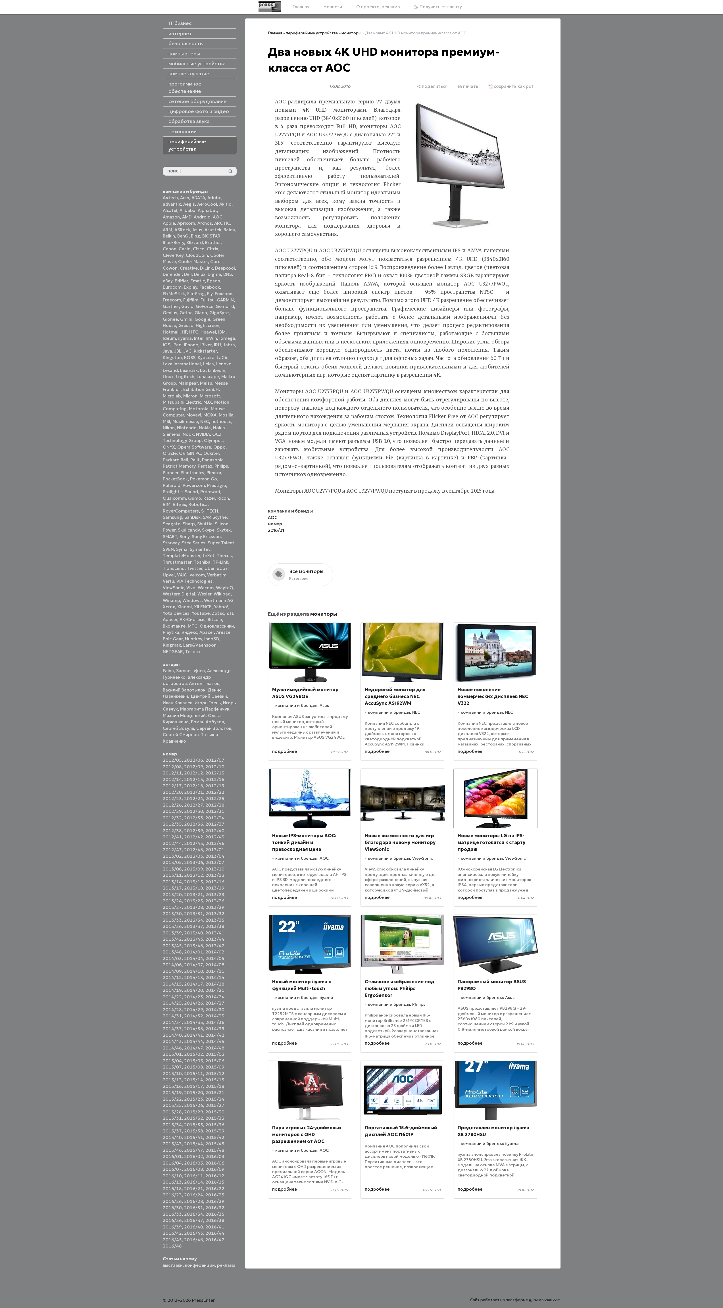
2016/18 (172, 1188)
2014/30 (214, 1009)
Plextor (214, 472)
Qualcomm (174, 498)
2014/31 (172, 1016)
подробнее (284, 751)
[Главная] (270, 6)
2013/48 (172, 952)
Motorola (199, 408)
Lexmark (189, 370)
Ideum (169, 338)
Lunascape (208, 376)
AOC (217, 217)
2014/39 (214, 1028)
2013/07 (214, 862)
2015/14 (193, 1079)
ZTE (230, 613)
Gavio (187, 306)
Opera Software (194, 447)
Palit (195, 460)
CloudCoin (197, 255)
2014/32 (193, 1016)
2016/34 (193, 1214)
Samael (183, 670)
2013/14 (172, 881)
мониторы (351, 33)
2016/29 (214, 1201)
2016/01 (172, 1156)
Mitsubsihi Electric (182, 402)
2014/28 (172, 1009)
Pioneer (170, 472)
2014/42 (214, 1035)
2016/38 (214, 1220)
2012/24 (193, 798)
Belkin (169, 236)
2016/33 (172, 1214)
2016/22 (214, 1188)
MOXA (209, 415)
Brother (213, 242)
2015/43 (172, 1143)
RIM (166, 504)
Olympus (213, 440)
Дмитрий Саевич (208, 696)
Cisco (199, 248)
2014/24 (214, 996)
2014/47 (193, 1048)
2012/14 (172, 779)
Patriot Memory (179, 466)
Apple (169, 223)
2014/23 (193, 996)
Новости (333, 6)
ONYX (169, 447)
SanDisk (192, 517)
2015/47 (193, 1150)
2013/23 (214, 894)
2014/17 (193, 984)
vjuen (199, 670)
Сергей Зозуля (178, 728)
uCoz (222, 568)
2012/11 (172, 773)
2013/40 (193, 933)
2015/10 (172, 1073)
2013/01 (214, 849)
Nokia (205, 427)
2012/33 (193, 817)
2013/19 (214, 888)
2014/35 (193, 1022)
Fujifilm (190, 300)
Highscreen (207, 325)
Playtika (171, 632)
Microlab (172, 396)
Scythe (219, 517)
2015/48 (214, 1150)
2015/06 (214, 1060)
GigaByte (219, 312)
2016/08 (193, 1169)
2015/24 (214, 1099)
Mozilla (226, 415)
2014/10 (193, 971)
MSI (166, 421)
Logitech (185, 376)
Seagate (171, 523)
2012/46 (214, 843)
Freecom (172, 300)
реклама (226, 1265)
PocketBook (175, 479)
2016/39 (172, 1227)
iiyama (185, 338)
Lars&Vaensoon (199, 645)
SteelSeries (193, 542)
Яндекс (189, 632)
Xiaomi (184, 606)
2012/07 (214, 760)
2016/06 (214, 1163)
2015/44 (193, 1143)
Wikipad (222, 594)
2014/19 (172, 990)
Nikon (169, 427)
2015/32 (193, 1118)
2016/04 (172, 1163)
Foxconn (223, 293)
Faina (168, 670)
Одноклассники (217, 626)
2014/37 (172, 1028)
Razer (209, 498)
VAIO (182, 575)
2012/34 (214, 817)
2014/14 (214, 977)
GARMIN (225, 300)
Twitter (194, 568)
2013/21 (193, 894)
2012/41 (172, 837)
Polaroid (171, 485)
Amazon (171, 217)
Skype (208, 530)
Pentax (205, 466)
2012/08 (172, 766)
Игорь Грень (208, 702)
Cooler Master (193, 261)
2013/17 (172, 888)
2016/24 (193, 1194)
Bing (195, 236)
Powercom (194, 485)
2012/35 (172, 824)
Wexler (204, 594)
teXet (208, 555)
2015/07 (172, 1067)
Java (167, 351)
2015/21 (214, 1092)
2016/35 (214, 1214)
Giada (201, 312)
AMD (186, 217)
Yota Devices (176, 613)
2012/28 (214, 805)
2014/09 (172, 971)
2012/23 (172, 798)
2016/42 (172, 1233)
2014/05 (214, 958)
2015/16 (172, 1086)
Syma (181, 549)
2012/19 (214, 785)
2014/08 (214, 964)
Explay (190, 287)
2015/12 (214, 1073)
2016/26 (172, 1201)
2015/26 (193, 1105)
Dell (188, 274)
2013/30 (172, 913)
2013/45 (172, 945)
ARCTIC (222, 223)
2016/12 (214, 1175)
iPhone (191, 344)
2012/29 (172, 811)
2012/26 (172, 805)
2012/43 (214, 837)
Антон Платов (204, 683)
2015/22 (172, 1099)
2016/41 (214, 1227)
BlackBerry (173, 242)
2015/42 (214, 1137)
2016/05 (193, 1163)
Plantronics (192, 472)
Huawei (208, 332)
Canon (169, 248)
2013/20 (172, 894)
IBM (222, 332)
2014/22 (172, 996)
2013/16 (214, 881)
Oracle (170, 453)
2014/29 (193, 1009)
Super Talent (221, 542)
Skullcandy (189, 530)
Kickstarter (205, 351)
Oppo (219, 447)
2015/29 (193, 1112)
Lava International (182, 363)
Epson (213, 281)
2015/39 (214, 1131)
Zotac (218, 613)
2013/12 (193, 875)
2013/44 (214, 939)
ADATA (198, 197)
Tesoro (192, 651)
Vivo (190, 587)
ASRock (182, 229)
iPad (177, 344)
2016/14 (193, 1182)
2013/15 (193, 881)
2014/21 (214, 990)
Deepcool (225, 268)
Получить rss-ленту (440, 6)
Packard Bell (175, 460)
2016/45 (172, 1239)
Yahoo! (221, 606)
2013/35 (214, 920)
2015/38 (193, 1131)
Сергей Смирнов (181, 734)
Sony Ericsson (206, 536)
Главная (301, 6)
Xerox (169, 606)
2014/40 (172, 1035)
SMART (170, 536)
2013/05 (172, 862)
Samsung (172, 517)
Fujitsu (207, 300)
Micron (190, 396)
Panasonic (212, 460)
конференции (200, 1265)
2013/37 (193, 926)
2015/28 (172, 1112)
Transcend (174, 568)
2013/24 (172, 900)
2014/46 (172, 1048)
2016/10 (172, 1175)
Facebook (209, 287)
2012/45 (193, 843)
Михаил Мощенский (184, 715)
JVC (187, 351)
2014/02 (214, 952)
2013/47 (214, 945)
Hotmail (171, 332)
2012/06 (193, 760)
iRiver (206, 344)
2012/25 (214, 798)
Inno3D (211, 638)
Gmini (186, 319)
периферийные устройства (312, 33)
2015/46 (172, 1150)
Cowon (170, 268)
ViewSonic (173, 587)
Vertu (168, 581)
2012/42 (193, 837)
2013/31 (193, 913)
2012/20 (172, 792)
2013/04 (214, 856)
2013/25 (193, 900)
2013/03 (193, 856)
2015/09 (214, 1067)
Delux (199, 274)
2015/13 (172, 1079)
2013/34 (193, 920)
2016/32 (214, 1207)
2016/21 (193, 1188)
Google (202, 319)
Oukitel (211, 453)
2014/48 (214, 1048)
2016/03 (214, 1156)
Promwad (210, 491)
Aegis (189, 204)
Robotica (198, 504)
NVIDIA (203, 434)
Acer (184, 197)
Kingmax (172, 645)
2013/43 (193, 939)
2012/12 (193, 773)
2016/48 (172, 1246)
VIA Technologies (194, 581)
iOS (166, 344)
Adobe (214, 197)
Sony (184, 536)
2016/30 (172, 1207)
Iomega (227, 338)
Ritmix (179, 504)
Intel (198, 338)
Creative (189, 268)
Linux (168, 376)
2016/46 (193, 1239)
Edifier (181, 281)
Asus (197, 229)
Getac (186, 312)
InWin (211, 338)
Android (202, 217)
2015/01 (172, 1054)
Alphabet (207, 210)
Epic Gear (173, 638)
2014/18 (214, 984)
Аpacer (170, 619)
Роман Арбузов (207, 721)
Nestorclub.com (547, 1300)
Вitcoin (215, 619)
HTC (193, 332)
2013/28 (193, 907)
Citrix (212, 248)
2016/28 (193, 1201)
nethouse (221, 421)
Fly (209, 293)
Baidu (229, 229)
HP (184, 332)
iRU (217, 344)
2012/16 (214, 779)
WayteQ (224, 587)
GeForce (204, 306)
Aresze (223, 632)
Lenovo (224, 363)
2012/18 (193, 785)
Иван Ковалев (177, 702)
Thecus (224, 555)
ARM (167, 229)
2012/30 (193, 811)
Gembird (225, 306)
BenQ (183, 236)
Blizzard (194, 242)
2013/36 (172, 926)
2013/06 (193, 862)
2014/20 (193, 990)
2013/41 (214, 933)
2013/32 (214, 913)
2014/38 (193, 1028)
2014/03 (172, 958)
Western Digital (179, 594)
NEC (204, 421)
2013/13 (214, 875)
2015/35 (193, 1124)
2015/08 (193, 1067)
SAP (206, 517)
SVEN (168, 549)
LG (203, 370)
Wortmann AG (219, 600)
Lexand (170, 370)
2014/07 (193, 964)
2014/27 (214, 1003)
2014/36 (214, 1022)
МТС (192, 626)
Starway (171, 542)
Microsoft (210, 396)
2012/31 (214, 811)
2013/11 (172, 875)
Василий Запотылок (184, 690)
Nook (188, 434)
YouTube (201, 613)
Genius (170, 312)
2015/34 (172, 1124)
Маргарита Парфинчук (204, 709)
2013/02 (172, 856)
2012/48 (193, 849)
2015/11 (193, 1073)
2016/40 (193, 1227)
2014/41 (193, 1035)
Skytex (224, 530)
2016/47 (214, 1239)
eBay (167, 281)
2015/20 (193, 1092)
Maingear (188, 383)
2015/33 (214, 1118)
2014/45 (214, 1041)
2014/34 (172, 1022)
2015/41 (193, 1137)
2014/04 (193, 958)
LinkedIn (216, 370)
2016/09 (214, 1169)
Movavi (193, 415)
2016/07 (172, 1169)
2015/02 (193, 1054)
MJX (207, 402)
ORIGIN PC (190, 453)
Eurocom (172, 287)
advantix (172, 204)
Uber (209, 568)
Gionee (170, 319)
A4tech (170, 197)
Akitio (225, 204)
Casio (185, 248)
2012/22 (214, 792)
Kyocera (206, 357)
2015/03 (214, 1054)
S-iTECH (209, 511)
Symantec (200, 549)
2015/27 (214, 1105)
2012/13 (214, 773)
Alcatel (170, 210)
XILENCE (203, 606)
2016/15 (214, 1182)
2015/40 (172, 1137)
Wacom (206, 587)
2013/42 (172, 939)
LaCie (222, 357)
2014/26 (193, 1003)
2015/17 (193, 1086)
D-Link (206, 268)
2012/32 (172, 817)
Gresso (185, 325)
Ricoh (223, 498)
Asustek (213, 229)
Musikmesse (185, 421)
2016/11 (193, 1175)
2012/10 (214, 766)
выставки (173, 1265)
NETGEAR (173, 651)
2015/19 (172, 1092)
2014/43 (172, 1041)
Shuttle (204, 523)
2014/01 (193, 952)
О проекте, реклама (378, 6)
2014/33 (214, 1016)
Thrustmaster (177, 562)
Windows (192, 600)
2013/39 (172, 933)
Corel (216, 261)
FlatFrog (196, 293)
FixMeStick (174, 293)
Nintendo (187, 427)
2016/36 (172, 1220)
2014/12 (172, 977)
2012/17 (172, 785)
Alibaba (187, 210)
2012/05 (172, 760)
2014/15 (172, 984)
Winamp (171, 600)
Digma (214, 274)
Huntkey (193, 638)
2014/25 (172, 1003)
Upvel (169, 575)
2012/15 (193, 779)
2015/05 (193, 1060)
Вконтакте (174, 626)
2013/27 (172, 907)
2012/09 (193, 766)
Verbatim (216, 575)
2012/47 (172, 849)
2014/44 (193, 1041)
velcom (197, 575)
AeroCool (207, 204)
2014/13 (193, 977)
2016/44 (214, 1233)
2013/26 (214, 900)
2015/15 (214, 1079)
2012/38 (172, 830)
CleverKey (173, 255)
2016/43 (193, 1233)
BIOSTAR (211, 236)
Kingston (172, 357)
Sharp (189, 523)
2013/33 (172, 920)
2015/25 (172, 1105)
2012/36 (193, 824)
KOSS (189, 357)
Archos (204, 223)
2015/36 (214, 1124)
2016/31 (193, 1207)
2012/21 (193, 792)
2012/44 (172, 843)
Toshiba (202, 562)
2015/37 (172, 1131)
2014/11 (214, 971)
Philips (221, 466)
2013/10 (214, 869)
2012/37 (214, 824)
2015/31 (172, 1118)
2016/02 (193, 1156)
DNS (227, 274)
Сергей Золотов (213, 728)
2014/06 (172, 964)
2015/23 (193, 1099)
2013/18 (193, 888)
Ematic (197, 281)
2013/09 (193, 869)
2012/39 (193, 830)
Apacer (206, 632)
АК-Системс (192, 619)
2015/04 (172, 1060)
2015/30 (214, 1112)
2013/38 (214, 926)
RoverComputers (181, 511)
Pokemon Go (203, 479)
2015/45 (214, 1143)
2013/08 (172, 869)
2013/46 (193, 945)
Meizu (206, 383)
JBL (177, 351)
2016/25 (214, 1194)
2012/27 (193, 805)
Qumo (194, 498)
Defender (172, 274)
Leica (208, 363)
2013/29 (214, 907)
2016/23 (172, 1194)
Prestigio (216, 485)
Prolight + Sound (180, 491)
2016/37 (193, 1220)
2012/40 (214, 830)
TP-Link (220, 562)
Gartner (171, 306)
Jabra (229, 344)
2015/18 (214, 1086)
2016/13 (172, 1182)
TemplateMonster (181, 555)
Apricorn (186, 223)
